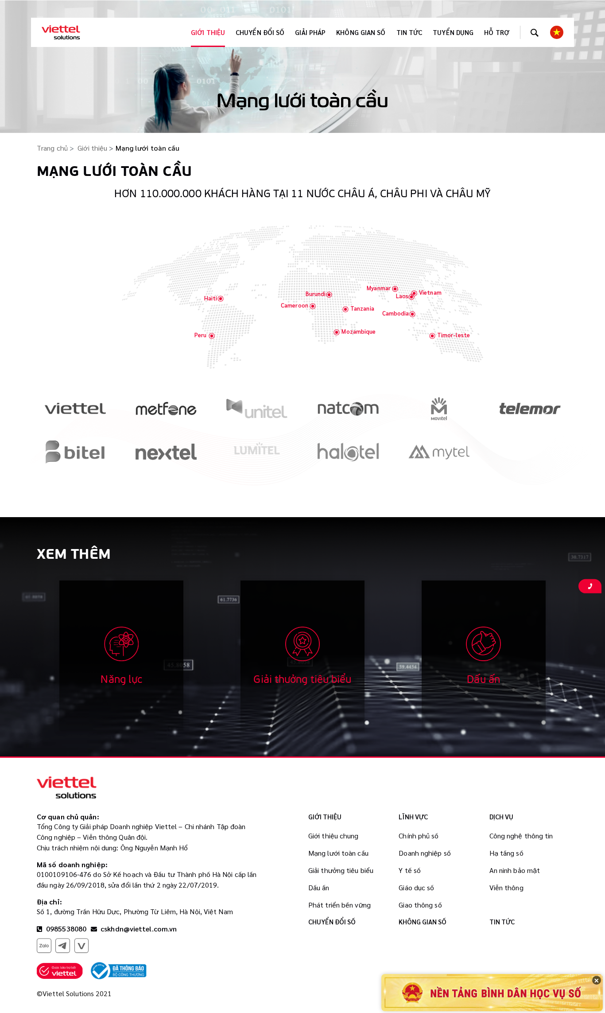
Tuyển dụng (453, 32)
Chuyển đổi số (260, 32)
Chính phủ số (418, 835)
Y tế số (410, 870)
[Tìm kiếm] (535, 32)
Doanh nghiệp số (425, 852)
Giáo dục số (416, 887)
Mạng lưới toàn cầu (338, 852)
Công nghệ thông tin (521, 835)
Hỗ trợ (496, 32)
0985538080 (65, 928)
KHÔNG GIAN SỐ (360, 32)
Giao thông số (420, 904)
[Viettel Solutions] (61, 32)
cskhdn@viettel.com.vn (139, 928)
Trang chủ (52, 147)
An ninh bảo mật (514, 870)
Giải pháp (310, 32)
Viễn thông (506, 887)
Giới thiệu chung (333, 835)
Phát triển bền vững (339, 904)
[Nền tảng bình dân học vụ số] (492, 992)
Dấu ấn (319, 887)
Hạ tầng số (506, 852)
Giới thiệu (208, 32)
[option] (75, 415)
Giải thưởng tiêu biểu (340, 870)
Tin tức (409, 32)
